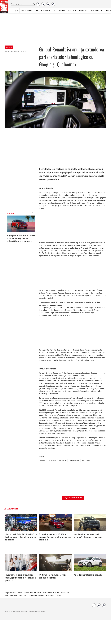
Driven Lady (72, 11)
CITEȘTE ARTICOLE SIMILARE (73, 498)
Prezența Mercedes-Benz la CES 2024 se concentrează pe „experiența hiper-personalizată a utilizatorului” (55, 537)
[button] (34, 4)
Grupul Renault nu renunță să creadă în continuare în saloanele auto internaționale (88, 535)
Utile (54, 11)
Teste (36, 11)
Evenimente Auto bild (97, 11)
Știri (16, 11)
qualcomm (63, 460)
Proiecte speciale (26, 11)
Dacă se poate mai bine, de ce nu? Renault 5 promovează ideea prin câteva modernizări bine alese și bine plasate (21, 238)
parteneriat (52, 460)
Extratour (62, 11)
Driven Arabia (82, 11)
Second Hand (45, 11)
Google (42, 460)
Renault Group (74, 460)
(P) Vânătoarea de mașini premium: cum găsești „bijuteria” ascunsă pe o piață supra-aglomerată (21, 577)
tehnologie (86, 460)
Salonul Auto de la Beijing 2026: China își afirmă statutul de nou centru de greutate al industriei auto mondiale (21, 537)
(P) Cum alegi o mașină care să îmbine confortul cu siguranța (52, 576)
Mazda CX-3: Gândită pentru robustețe (88, 574)
